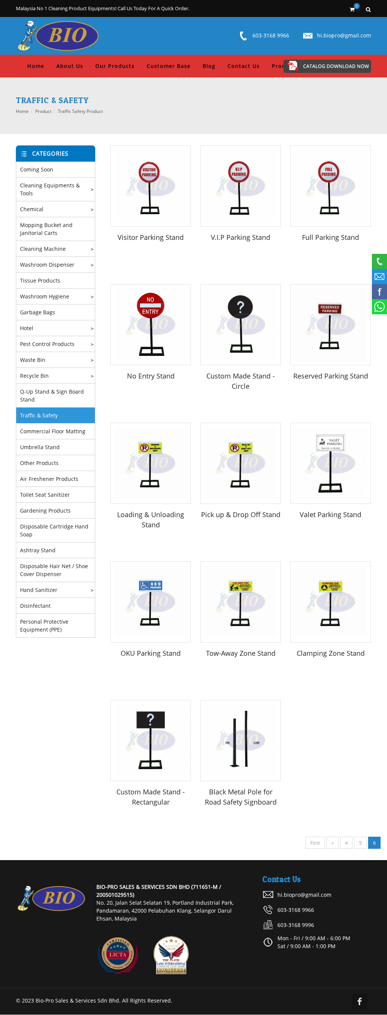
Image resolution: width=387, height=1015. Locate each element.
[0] (351, 8)
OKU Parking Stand (151, 653)
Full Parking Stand (330, 237)
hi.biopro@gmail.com (344, 35)
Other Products (39, 463)
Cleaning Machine (43, 248)
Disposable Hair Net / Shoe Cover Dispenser (54, 570)
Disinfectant (35, 605)
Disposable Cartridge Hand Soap (54, 530)
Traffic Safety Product (80, 111)
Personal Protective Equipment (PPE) (44, 625)
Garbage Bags (37, 312)
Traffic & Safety (39, 415)
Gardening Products (45, 510)
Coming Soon (36, 169)
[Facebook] (359, 1001)
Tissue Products (40, 280)
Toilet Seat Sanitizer (45, 494)
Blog (209, 66)
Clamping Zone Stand (331, 653)
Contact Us (244, 66)
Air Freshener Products (49, 478)
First (315, 842)
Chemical (31, 209)
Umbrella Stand (40, 447)
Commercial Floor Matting (52, 431)
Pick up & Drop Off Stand (240, 514)
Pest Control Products (47, 344)
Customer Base (168, 66)
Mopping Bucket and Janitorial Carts (46, 228)
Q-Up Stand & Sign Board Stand (52, 395)
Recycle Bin (34, 375)
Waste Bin (32, 359)
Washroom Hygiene (44, 296)
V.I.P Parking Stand (240, 237)
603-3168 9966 (270, 35)
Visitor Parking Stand (151, 237)
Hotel (26, 328)
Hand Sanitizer (38, 589)
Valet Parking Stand (330, 514)
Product (43, 111)
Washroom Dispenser (47, 264)
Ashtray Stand (38, 550)
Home (35, 66)
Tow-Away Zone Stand (241, 653)
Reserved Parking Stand (330, 375)
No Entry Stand (151, 375)
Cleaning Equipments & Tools (50, 189)
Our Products (115, 66)
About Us (69, 66)
